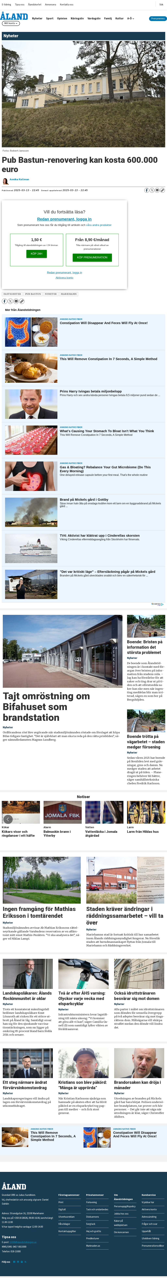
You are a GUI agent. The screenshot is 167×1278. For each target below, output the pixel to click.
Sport (49, 19)
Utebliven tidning (150, 1238)
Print (60, 1202)
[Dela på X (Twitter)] (152, 190)
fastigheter (12, 294)
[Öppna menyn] (161, 4)
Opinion (62, 19)
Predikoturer (92, 1238)
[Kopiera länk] (162, 190)
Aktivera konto (64, 277)
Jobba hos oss (121, 1213)
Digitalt (62, 1209)
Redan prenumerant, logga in (64, 219)
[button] (8, 819)
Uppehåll (146, 1231)
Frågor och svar (149, 1224)
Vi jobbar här (148, 1202)
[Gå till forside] (14, 16)
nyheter (51, 294)
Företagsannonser (68, 1195)
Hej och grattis (93, 1231)
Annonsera (50, 4)
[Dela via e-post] (157, 190)
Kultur (119, 19)
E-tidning (6, 4)
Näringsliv (77, 19)
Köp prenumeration (92, 257)
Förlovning (91, 1202)
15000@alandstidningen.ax (23, 1242)
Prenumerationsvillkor (153, 1246)
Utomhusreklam (66, 1217)
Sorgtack (90, 1224)
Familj (108, 19)
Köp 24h (36, 253)
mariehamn (69, 294)
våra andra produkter (99, 225)
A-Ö (129, 19)
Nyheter (37, 19)
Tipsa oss (19, 4)
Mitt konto (9, 23)
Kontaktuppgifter (67, 1231)
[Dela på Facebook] (146, 190)
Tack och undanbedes (97, 1209)
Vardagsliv (94, 19)
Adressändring (149, 1217)
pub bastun (33, 294)
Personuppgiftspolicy (125, 1206)
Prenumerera (158, 18)
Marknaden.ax (93, 1246)
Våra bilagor (64, 1224)
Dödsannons (92, 1217)
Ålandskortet (34, 4)
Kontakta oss (66, 4)
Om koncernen (121, 1232)
